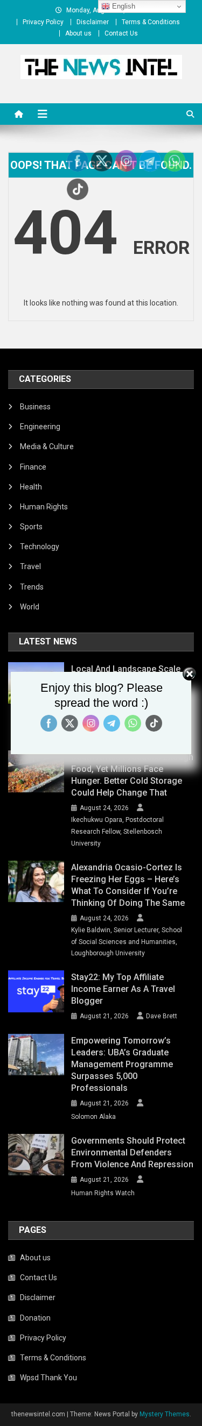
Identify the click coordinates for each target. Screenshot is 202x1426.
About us (78, 33)
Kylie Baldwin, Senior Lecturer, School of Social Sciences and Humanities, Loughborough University (126, 941)
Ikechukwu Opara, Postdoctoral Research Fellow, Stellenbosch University (117, 831)
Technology (39, 546)
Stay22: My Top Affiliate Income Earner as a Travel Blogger (123, 989)
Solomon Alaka (93, 1116)
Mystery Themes (165, 1414)
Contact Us (121, 33)
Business (35, 406)
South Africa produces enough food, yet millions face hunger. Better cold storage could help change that (132, 775)
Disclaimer (92, 22)
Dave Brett (161, 1016)
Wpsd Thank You (48, 1377)
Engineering (40, 426)
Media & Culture (47, 446)
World (29, 606)
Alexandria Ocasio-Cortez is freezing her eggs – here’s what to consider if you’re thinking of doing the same (128, 885)
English (122, 6)
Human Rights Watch (103, 1193)
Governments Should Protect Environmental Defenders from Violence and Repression (132, 1152)
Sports (31, 526)
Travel (30, 566)
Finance (33, 467)
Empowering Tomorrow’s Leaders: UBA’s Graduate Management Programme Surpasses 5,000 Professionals (122, 1064)
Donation (35, 1318)
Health (31, 487)
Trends (32, 587)
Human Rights (44, 506)
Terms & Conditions (151, 22)
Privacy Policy (43, 22)
